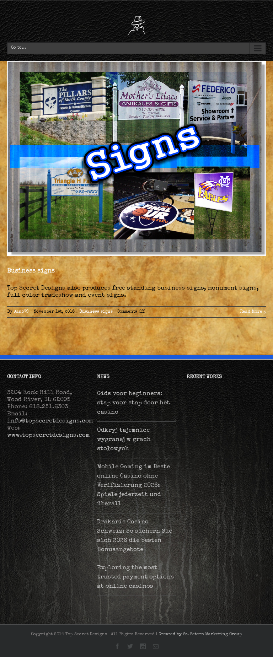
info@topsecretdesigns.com (50, 421)
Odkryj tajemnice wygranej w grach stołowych (124, 439)
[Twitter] (130, 646)
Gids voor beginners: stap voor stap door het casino (133, 403)
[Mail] (156, 646)
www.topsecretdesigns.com (48, 435)
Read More (251, 312)
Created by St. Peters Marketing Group (200, 634)
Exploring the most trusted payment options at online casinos (135, 577)
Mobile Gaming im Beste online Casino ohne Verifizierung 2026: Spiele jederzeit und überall (133, 485)
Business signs (31, 271)
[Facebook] (117, 646)
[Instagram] (143, 646)
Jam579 (21, 312)
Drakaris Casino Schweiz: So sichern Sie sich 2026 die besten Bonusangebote (134, 536)
